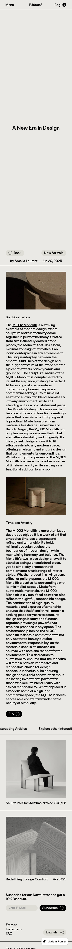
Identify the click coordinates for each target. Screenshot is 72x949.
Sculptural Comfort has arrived (29, 803)
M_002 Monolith (24, 325)
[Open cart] (60, 5)
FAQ (9, 933)
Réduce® (36, 5)
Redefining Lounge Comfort (27, 879)
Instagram (14, 929)
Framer (11, 925)
